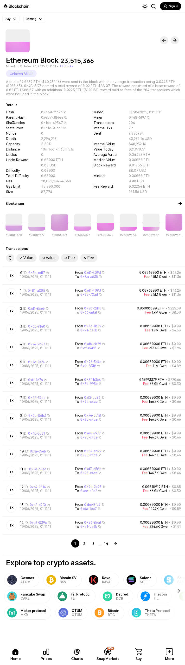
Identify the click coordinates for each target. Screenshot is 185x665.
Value (28, 258)
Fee (71, 258)
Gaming (31, 19)
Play (8, 19)
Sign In (173, 6)
